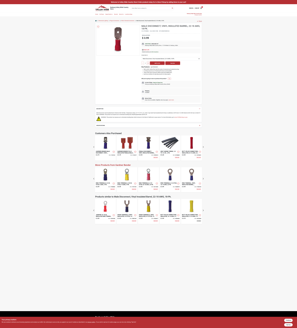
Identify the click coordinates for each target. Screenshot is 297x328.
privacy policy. (91, 322)
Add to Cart (157, 63)
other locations (154, 52)
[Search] (172, 8)
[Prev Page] (93, 147)
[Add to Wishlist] (98, 26)
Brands (116, 14)
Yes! (169, 78)
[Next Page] (203, 147)
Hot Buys (101, 14)
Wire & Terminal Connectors (127, 20)
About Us (121, 14)
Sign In (191, 8)
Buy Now (173, 63)
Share (200, 21)
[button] (148, 109)
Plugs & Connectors (114, 20)
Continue (288, 320)
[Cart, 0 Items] (201, 8)
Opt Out (288, 325)
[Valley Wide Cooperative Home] (102, 8)
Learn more (171, 100)
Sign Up (197, 8)
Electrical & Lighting (103, 20)
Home (96, 14)
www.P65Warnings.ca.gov (181, 117)
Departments (108, 14)
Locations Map (128, 14)
